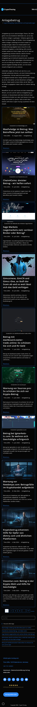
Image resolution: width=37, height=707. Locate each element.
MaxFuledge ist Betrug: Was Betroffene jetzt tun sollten (18, 131)
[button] (3, 704)
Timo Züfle (7, 136)
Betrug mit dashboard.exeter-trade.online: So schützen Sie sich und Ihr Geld (17, 341)
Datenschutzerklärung (18, 670)
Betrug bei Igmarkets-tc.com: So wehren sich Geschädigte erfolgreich (16, 436)
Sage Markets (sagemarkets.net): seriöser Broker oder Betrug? (18, 229)
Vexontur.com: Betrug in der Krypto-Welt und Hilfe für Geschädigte (18, 583)
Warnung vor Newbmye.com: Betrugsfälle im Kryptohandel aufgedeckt (18, 484)
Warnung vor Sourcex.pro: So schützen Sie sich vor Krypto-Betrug (17, 391)
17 (28, 611)
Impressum (6, 670)
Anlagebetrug (28, 136)
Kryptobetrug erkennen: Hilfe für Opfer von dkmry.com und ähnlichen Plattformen (17, 534)
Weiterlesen (6, 148)
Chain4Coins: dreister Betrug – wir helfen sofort (17, 182)
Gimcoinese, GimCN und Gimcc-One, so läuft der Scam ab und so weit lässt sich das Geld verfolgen (17, 283)
